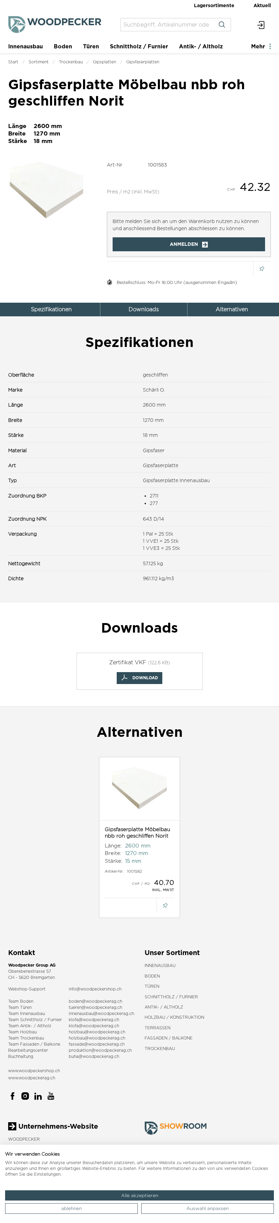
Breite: (113, 853)
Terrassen (157, 1028)
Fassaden (29, 1044)
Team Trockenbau (26, 1038)
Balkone (52, 1044)
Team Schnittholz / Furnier (35, 1019)
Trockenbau (71, 62)
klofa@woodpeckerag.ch (94, 1019)
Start (13, 62)
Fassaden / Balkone (169, 1038)
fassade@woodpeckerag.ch (97, 1044)
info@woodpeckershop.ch (95, 989)
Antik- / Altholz (201, 46)
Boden (63, 46)
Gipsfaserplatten (142, 62)
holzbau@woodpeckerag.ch (97, 1032)
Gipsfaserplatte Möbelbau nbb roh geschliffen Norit (137, 833)
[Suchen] (222, 24)
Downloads (144, 309)
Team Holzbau (22, 1032)
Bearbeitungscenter (28, 1050)
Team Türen (20, 1007)
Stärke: (113, 860)
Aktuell (262, 5)
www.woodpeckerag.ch (31, 1078)
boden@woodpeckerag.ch (95, 1001)
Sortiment (39, 62)
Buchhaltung (20, 1056)
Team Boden (20, 1001)
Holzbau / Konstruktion (174, 1017)
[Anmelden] (261, 24)
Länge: (113, 845)
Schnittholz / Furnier (139, 46)
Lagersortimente (214, 5)
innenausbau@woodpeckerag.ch (101, 1013)
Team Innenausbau (26, 1013)
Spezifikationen (51, 309)
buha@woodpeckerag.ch (94, 1056)
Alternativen (232, 309)
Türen (91, 46)
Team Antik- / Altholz (29, 1025)
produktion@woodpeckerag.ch (100, 1050)
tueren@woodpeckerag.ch (95, 1007)
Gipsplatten (104, 62)
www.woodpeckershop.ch (34, 1070)
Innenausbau (25, 46)
